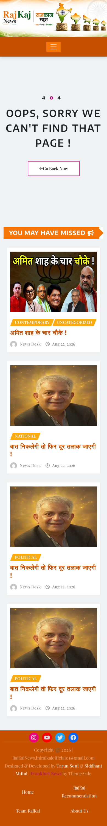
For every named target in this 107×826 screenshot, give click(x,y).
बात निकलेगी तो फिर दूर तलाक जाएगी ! (53, 450)
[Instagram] (34, 737)
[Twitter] (60, 737)
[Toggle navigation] (53, 47)
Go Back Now (55, 168)
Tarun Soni (68, 766)
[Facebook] (73, 737)
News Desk (30, 344)
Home (28, 792)
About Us (79, 811)
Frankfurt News (46, 773)
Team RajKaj (28, 811)
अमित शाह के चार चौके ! (38, 332)
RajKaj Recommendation (79, 792)
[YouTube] (47, 737)
